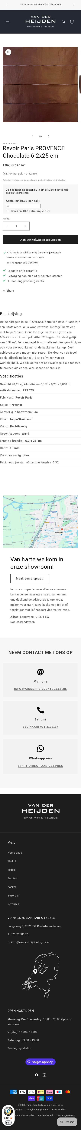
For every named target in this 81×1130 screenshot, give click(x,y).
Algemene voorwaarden (22, 1115)
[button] (7, 21)
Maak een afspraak (29, 578)
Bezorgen (14, 895)
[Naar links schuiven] (32, 136)
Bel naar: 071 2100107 (40, 726)
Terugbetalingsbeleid (37, 1109)
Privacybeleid (59, 1109)
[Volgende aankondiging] (74, 5)
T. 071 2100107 (18, 934)
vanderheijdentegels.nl (38, 1105)
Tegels (12, 869)
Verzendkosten (30, 180)
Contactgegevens (66, 1115)
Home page (15, 852)
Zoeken (12, 887)
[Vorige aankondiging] (7, 5)
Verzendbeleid (45, 1115)
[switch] (8, 1123)
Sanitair (13, 878)
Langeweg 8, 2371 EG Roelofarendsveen (35, 926)
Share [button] (10, 290)
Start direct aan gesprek (40, 765)
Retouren (13, 904)
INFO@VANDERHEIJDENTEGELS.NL (40, 688)
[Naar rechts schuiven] (49, 136)
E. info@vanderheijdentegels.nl (29, 942)
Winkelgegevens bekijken (22, 262)
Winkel (12, 861)
